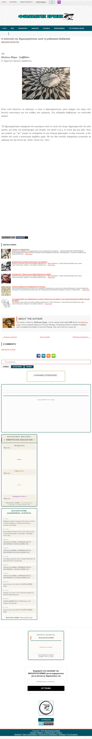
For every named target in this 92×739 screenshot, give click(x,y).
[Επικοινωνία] (53, 356)
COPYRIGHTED (46, 720)
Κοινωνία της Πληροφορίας (48, 734)
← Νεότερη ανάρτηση (9, 337)
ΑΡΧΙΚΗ (6, 367)
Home (4, 2)
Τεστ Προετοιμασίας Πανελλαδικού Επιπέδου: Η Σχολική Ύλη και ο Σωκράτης (19, 560)
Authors (13, 2)
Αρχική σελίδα (45, 337)
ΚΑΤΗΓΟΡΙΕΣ (17, 367)
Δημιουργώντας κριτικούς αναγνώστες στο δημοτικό (29, 262)
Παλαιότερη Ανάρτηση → (81, 337)
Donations (17, 734)
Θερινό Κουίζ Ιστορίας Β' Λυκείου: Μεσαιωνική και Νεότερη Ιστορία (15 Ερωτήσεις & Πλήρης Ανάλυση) (18, 533)
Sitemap (33, 733)
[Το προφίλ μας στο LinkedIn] (43, 356)
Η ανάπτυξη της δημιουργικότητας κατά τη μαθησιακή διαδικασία (35, 39)
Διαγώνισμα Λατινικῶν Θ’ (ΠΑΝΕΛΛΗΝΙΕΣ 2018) (17, 611)
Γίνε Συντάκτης (72, 734)
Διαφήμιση (62, 734)
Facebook (20, 237)
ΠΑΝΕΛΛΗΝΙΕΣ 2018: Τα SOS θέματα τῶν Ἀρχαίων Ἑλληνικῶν (17, 602)
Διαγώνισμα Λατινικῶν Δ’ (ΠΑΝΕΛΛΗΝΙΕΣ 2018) (17, 585)
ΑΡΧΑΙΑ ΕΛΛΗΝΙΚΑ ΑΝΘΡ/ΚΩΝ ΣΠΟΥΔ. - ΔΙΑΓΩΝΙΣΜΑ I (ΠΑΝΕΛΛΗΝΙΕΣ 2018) (17, 543)
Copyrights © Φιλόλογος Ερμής (46, 656)
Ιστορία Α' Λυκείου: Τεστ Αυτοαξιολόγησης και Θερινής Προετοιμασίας (18, 593)
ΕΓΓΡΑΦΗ (46, 688)
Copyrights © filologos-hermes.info (19, 504)
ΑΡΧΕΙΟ (29, 367)
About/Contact (26, 2)
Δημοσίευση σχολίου (8, 349)
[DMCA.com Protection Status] (8, 237)
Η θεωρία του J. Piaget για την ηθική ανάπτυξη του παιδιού (31, 274)
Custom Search (49, 733)
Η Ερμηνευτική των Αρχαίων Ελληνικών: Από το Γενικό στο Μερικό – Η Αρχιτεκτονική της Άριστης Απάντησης (19, 523)
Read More (28, 254)
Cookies (59, 733)
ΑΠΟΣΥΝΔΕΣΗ (41, 2)
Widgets (40, 733)
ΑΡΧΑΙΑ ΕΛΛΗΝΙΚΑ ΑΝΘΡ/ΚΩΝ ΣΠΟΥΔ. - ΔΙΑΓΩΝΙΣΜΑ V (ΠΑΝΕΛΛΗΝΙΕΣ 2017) (17, 568)
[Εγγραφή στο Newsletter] (48, 356)
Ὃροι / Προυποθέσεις (30, 734)
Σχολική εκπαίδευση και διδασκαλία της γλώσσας (28, 286)
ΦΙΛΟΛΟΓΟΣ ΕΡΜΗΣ (52, 731)
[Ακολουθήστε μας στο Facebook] (38, 356)
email (71, 327)
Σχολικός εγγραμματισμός (20, 249)
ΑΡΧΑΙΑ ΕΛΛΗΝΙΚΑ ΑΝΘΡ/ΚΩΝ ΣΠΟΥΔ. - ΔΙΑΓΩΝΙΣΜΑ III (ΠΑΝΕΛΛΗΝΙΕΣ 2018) (17, 551)
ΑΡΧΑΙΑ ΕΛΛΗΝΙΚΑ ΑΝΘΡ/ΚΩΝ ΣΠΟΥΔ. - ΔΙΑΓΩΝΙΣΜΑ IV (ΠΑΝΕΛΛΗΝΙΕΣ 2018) (17, 576)
